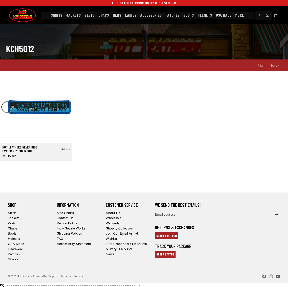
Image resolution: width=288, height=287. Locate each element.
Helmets (14, 239)
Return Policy (67, 223)
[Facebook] (264, 276)
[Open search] (259, 15)
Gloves (13, 259)
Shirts (12, 213)
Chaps (12, 228)
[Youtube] (277, 276)
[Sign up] (276, 214)
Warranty (113, 223)
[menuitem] (239, 15)
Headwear (15, 249)
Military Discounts (119, 249)
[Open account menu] (267, 15)
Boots (12, 233)
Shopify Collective (119, 228)
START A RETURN (166, 236)
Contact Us (65, 218)
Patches (14, 254)
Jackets (13, 218)
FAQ (60, 239)
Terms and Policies (72, 276)
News (110, 254)
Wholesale (113, 218)
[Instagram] (271, 276)
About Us (113, 213)
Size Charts (65, 213)
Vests (12, 223)
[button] (275, 65)
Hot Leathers (24, 276)
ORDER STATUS (165, 254)
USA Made (16, 244)
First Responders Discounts (126, 244)
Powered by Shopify (45, 276)
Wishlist (111, 239)
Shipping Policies (69, 233)
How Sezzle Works (71, 228)
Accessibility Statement (74, 244)
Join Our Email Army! (122, 233)
